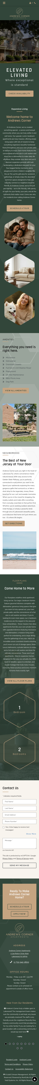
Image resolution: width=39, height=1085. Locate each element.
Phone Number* (11, 821)
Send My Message (19, 865)
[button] (31, 3)
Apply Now (20, 914)
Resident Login (11, 1060)
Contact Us (9, 1069)
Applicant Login (25, 1060)
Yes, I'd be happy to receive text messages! (17, 828)
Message (9, 840)
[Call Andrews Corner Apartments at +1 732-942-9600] (35, 3)
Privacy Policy (8, 858)
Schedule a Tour (19, 208)
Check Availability (19, 94)
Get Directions (13, 523)
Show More (31, 834)
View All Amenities (16, 390)
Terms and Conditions (13, 1064)
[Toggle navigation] (4, 3)
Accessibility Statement (24, 1069)
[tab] (6, 1044)
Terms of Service (22, 858)
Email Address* (10, 815)
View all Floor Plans (19, 681)
